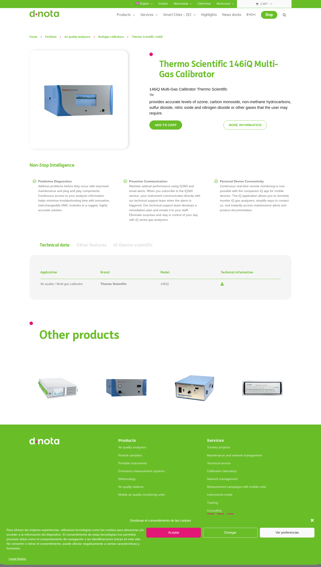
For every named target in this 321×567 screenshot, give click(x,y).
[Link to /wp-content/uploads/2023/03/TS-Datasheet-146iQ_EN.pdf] (222, 284)
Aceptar (173, 532)
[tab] (54, 245)
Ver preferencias (287, 532)
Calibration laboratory (222, 471)
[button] (312, 520)
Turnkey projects (218, 447)
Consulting (214, 510)
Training (212, 502)
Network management (222, 479)
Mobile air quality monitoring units (141, 494)
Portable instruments (132, 463)
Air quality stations (130, 486)
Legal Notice (17, 558)
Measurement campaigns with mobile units (236, 486)
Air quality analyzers (132, 447)
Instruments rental (219, 494)
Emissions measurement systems (141, 471)
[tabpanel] (160, 277)
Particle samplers (130, 455)
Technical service (219, 463)
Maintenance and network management (234, 455)
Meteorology (127, 479)
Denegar (230, 532)
